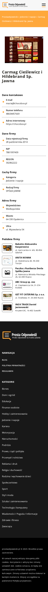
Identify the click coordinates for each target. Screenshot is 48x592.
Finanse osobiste (10, 407)
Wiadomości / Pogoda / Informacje (19, 513)
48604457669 (12, 113)
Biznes (5, 388)
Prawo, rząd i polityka (13, 451)
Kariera (5, 426)
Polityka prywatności (13, 365)
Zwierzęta (7, 526)
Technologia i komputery (15, 507)
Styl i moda (7, 495)
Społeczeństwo (9, 482)
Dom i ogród (8, 395)
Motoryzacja (8, 432)
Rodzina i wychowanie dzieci (16, 476)
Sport (5, 488)
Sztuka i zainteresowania (14, 501)
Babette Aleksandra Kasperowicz (26, 245)
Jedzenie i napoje (14, 180)
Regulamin (7, 371)
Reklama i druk (9, 463)
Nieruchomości (10, 438)
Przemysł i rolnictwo (12, 457)
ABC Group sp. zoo (25, 282)
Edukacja (6, 401)
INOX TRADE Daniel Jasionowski (25, 306)
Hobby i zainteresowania (14, 413)
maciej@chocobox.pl (16, 103)
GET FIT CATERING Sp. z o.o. (30, 294)
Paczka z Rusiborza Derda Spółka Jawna (29, 270)
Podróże (6, 445)
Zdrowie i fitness (10, 520)
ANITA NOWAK (23, 257)
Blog (4, 360)
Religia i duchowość (12, 470)
